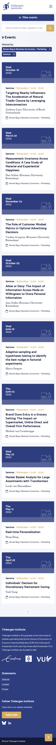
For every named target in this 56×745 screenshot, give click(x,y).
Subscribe (11, 715)
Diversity (5, 679)
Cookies (5, 684)
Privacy (5, 689)
